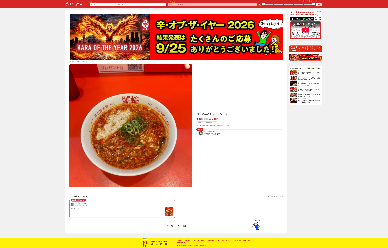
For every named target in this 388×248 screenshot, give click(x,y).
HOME (179, 240)
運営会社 (187, 240)
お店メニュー (93, 2)
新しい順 (266, 196)
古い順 (271, 196)
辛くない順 (280, 196)
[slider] (263, 4)
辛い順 (275, 196)
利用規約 (211, 240)
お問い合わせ (181, 242)
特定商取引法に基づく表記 (242, 240)
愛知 (73, 61)
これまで (318, 68)
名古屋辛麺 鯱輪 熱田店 (80, 61)
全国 (70, 61)
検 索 (319, 4)
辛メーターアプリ (199, 240)
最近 (309, 68)
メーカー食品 (171, 2)
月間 (313, 68)
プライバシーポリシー (224, 240)
